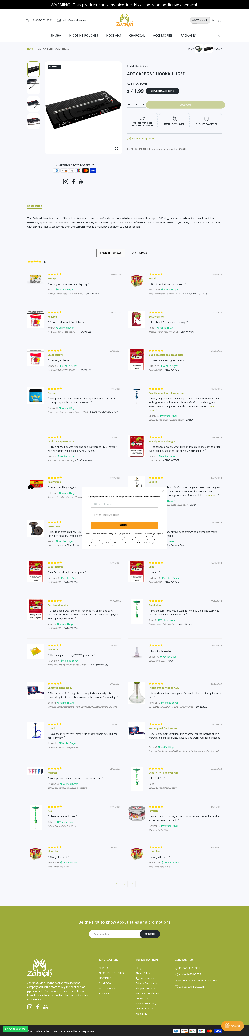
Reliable (52, 316)
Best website (156, 316)
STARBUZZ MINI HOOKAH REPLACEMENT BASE (171, 706)
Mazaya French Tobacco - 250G (163, 331)
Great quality (55, 354)
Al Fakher (53, 851)
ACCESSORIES (107, 988)
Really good (54, 481)
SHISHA (103, 968)
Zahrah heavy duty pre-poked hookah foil (67, 664)
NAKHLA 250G (155, 370)
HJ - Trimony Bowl (56, 545)
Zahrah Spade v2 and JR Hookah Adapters (67, 787)
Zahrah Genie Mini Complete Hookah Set (168, 504)
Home (30, 48)
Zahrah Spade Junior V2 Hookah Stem (166, 419)
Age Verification (145, 978)
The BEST (53, 649)
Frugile (52, 393)
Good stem (155, 605)
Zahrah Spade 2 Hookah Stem (163, 624)
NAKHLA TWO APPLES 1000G (61, 331)
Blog (138, 968)
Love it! (153, 481)
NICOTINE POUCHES (111, 973)
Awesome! (54, 526)
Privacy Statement (146, 983)
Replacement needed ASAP (164, 687)
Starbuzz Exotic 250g (158, 829)
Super (152, 566)
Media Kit (141, 1013)
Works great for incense (163, 728)
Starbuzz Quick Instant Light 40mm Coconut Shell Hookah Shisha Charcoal (82, 706)
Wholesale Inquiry (146, 1003)
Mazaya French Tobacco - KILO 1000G (65, 293)
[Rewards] (232, 1026)
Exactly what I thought (162, 441)
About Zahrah (143, 973)
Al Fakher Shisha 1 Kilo (58, 866)
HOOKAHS (105, 978)
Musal (152, 278)
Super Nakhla (55, 566)
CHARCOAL (105, 983)
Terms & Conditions (147, 993)
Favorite (153, 810)
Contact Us (142, 998)
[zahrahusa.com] (124, 20)
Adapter (52, 772)
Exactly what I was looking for (166, 393)
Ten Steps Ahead (86, 1031)
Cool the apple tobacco (61, 441)
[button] (111, 108)
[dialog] (220, 35)
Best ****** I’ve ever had (163, 772)
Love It (52, 728)
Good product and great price (166, 354)
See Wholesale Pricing (162, 91)
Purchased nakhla (58, 605)
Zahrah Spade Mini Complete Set (63, 747)
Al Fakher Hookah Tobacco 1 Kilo (164, 293)
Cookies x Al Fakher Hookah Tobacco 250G (68, 412)
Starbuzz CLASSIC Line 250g (61, 460)
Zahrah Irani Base (157, 660)
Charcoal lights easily (60, 687)
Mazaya (52, 278)
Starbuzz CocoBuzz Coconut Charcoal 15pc (68, 497)
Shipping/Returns (146, 988)
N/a (50, 810)
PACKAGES (105, 993)
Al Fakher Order (145, 1008)
